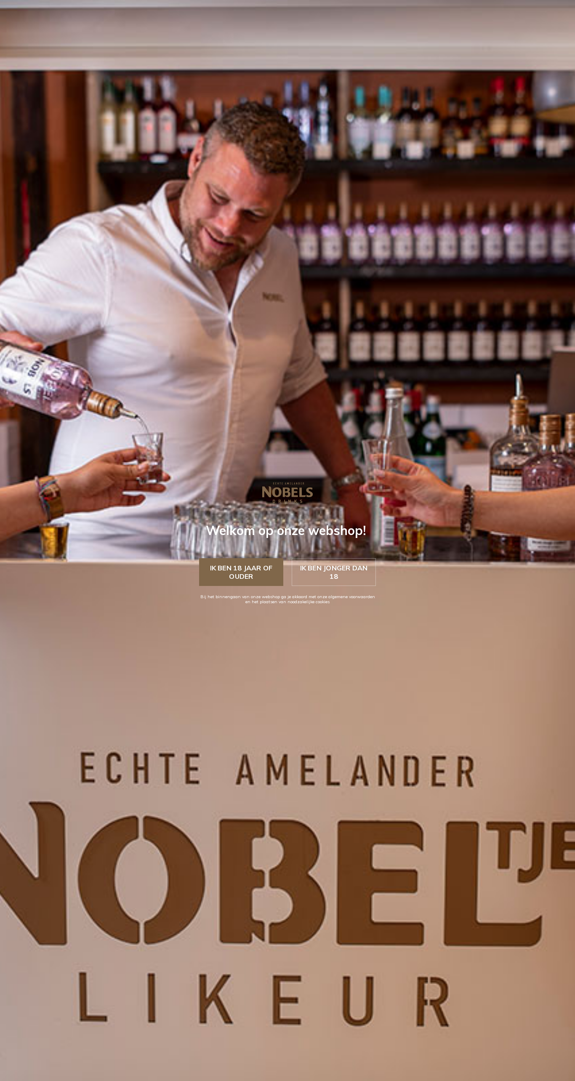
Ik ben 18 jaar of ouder (241, 572)
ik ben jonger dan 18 (334, 572)
